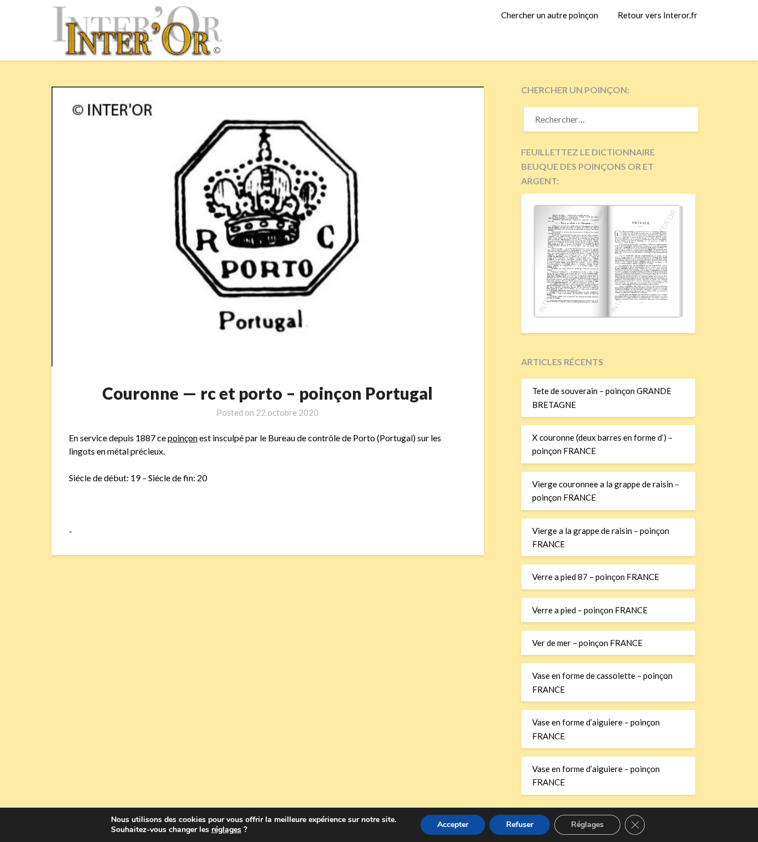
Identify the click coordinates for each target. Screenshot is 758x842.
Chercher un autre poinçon (549, 15)
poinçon (183, 437)
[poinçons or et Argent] (608, 315)
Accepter (452, 824)
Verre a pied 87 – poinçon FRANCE (595, 577)
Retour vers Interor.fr (658, 15)
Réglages (587, 824)
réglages (226, 830)
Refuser (519, 824)
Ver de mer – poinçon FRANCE (587, 643)
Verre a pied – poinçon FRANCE (590, 610)
